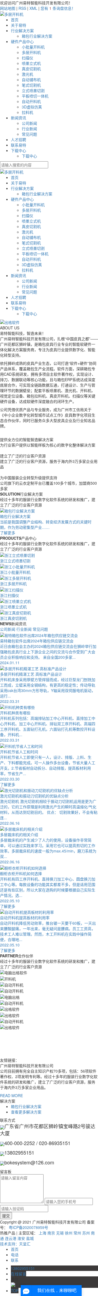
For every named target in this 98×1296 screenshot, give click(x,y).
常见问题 (29, 134)
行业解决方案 (22, 30)
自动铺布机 (31, 79)
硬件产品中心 (22, 41)
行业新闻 (29, 128)
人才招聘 (18, 139)
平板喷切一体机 (35, 96)
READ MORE (11, 1095)
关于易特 (18, 25)
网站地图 (7, 8)
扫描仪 (27, 57)
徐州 (68, 1233)
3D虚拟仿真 (32, 107)
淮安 (21, 1238)
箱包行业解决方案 (37, 36)
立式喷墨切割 (33, 90)
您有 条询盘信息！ (58, 8)
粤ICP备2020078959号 (28, 1227)
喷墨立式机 (31, 63)
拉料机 (27, 112)
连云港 (10, 1238)
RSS (22, 8)
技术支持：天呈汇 (15, 1243)
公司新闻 (29, 123)
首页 (15, 19)
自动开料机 (31, 101)
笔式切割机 (31, 85)
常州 (77, 1233)
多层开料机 (31, 52)
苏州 (86, 1233)
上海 (42, 1233)
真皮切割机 (31, 68)
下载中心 (18, 150)
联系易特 (18, 145)
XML (33, 8)
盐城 (30, 1238)
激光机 (27, 74)
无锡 (60, 1233)
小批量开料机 (33, 47)
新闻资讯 (18, 117)
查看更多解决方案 (26, 1112)
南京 (51, 1233)
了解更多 (7, 784)
